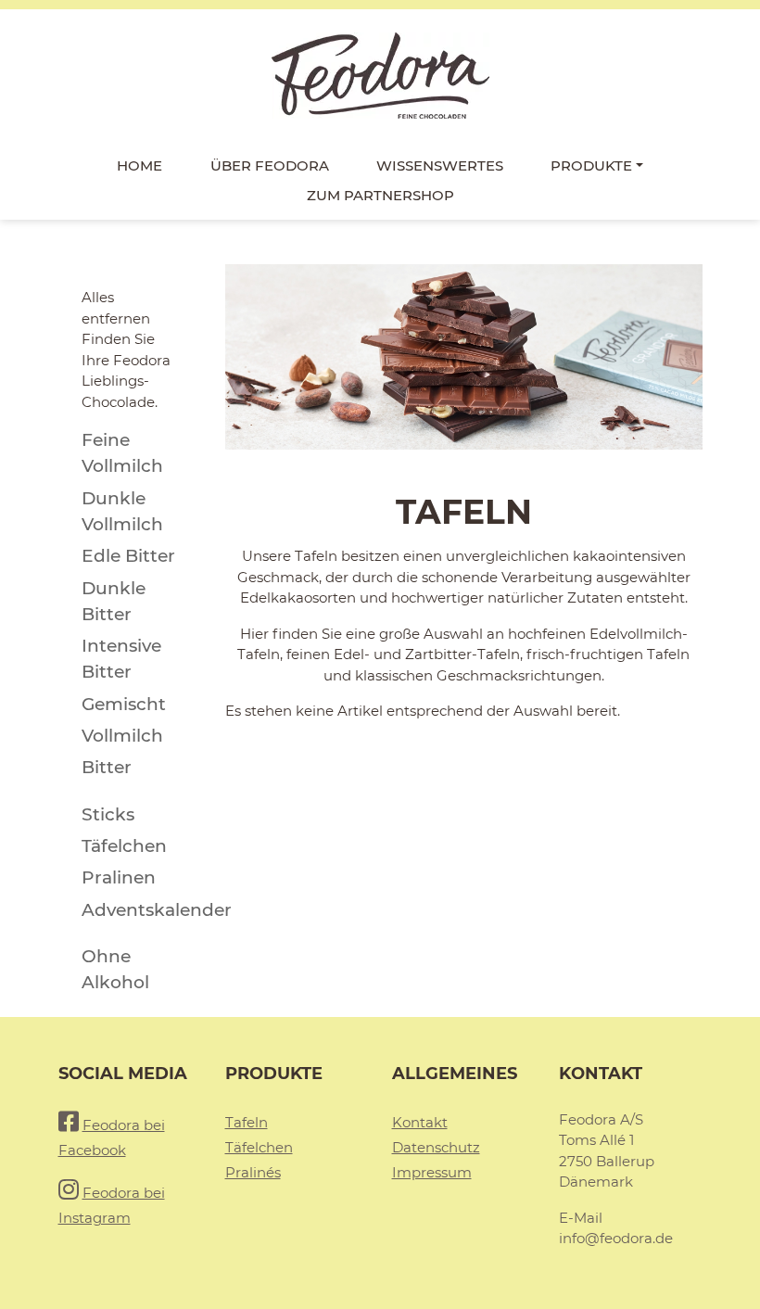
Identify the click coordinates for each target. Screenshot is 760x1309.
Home (139, 165)
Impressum (432, 1172)
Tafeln (246, 1122)
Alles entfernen (116, 307)
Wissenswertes (439, 165)
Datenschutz (436, 1147)
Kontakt (420, 1122)
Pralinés (253, 1172)
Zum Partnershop (380, 195)
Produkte (591, 165)
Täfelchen (259, 1147)
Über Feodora (269, 165)
